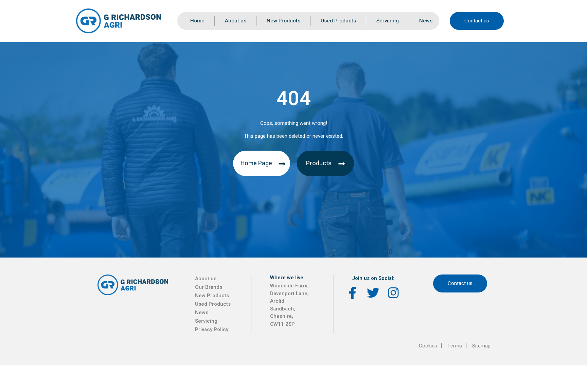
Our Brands (208, 287)
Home (197, 20)
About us (235, 20)
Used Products (338, 20)
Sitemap (481, 345)
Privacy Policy (211, 329)
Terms (454, 345)
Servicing (387, 20)
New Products (283, 20)
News (425, 20)
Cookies (428, 345)
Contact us (476, 20)
